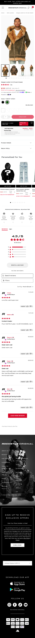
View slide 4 (15, 202)
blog (18, 476)
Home (2, 12)
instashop (19, 464)
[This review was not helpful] (30, 306)
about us (5, 450)
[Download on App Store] (17, 583)
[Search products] (28, 8)
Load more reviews (17, 415)
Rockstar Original (17, 609)
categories (6, 462)
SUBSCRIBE (17, 545)
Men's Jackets (10, 12)
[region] (17, 247)
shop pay (19, 480)
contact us (20, 454)
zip (17, 491)
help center (20, 450)
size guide (5, 458)
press (4, 478)
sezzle (18, 487)
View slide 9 (24, 202)
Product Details (6, 142)
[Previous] (3, 39)
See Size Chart (29, 104)
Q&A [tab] (10, 229)
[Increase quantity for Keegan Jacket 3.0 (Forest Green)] (8, 116)
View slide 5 (17, 202)
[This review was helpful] (27, 306)
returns (19, 472)
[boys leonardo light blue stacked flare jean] (23, 173)
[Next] (31, 39)
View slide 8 (22, 202)
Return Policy (5, 148)
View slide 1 (10, 202)
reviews (5, 454)
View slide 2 (12, 202)
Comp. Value (15, 88)
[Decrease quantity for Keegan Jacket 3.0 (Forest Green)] (2, 116)
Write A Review (17, 265)
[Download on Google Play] (17, 589)
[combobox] (25, 287)
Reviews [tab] (5, 229)
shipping (19, 468)
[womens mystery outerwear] (7, 173)
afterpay (19, 484)
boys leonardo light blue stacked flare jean (22, 190)
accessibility (7, 482)
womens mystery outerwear (7, 189)
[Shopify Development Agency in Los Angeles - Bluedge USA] (17, 631)
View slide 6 (19, 202)
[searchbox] (19, 276)
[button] (31, 8)
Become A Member (20, 90)
